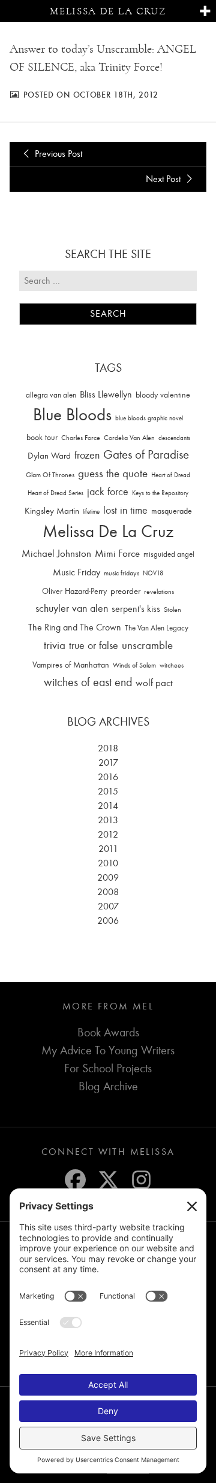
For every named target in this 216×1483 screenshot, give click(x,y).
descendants (174, 438)
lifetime (91, 511)
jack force (107, 492)
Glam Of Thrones (50, 475)
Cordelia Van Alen (129, 437)
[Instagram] (141, 1179)
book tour (42, 437)
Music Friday (76, 572)
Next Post (164, 179)
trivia (54, 645)
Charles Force (80, 437)
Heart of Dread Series (55, 493)
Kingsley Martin (52, 510)
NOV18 (153, 573)
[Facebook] (75, 1179)
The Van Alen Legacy (156, 627)
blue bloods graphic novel (149, 418)
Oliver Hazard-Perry (74, 591)
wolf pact (154, 683)
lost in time (125, 510)
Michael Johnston (56, 553)
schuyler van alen (71, 608)
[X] (108, 1179)
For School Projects (108, 1068)
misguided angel (168, 554)
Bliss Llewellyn (106, 394)
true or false (93, 645)
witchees (172, 665)
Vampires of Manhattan (70, 665)
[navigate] (205, 11)
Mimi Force (117, 553)
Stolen (172, 609)
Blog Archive (108, 1086)
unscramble (147, 645)
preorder (125, 591)
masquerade (171, 511)
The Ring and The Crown (74, 627)
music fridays (121, 573)
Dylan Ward (49, 456)
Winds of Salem (134, 665)
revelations (159, 591)
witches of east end (88, 682)
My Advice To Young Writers (108, 1050)
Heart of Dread (170, 475)
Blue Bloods (72, 414)
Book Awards (108, 1032)
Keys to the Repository (160, 493)
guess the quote (113, 473)
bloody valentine (163, 394)
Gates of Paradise (146, 455)
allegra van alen (51, 394)
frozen (87, 455)
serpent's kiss (136, 608)
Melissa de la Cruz (108, 11)
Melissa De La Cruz (108, 531)
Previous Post (57, 153)
